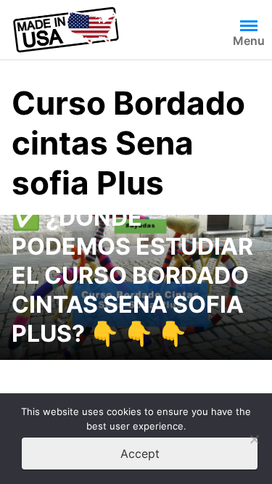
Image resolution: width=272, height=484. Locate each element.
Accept (140, 453)
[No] (254, 439)
